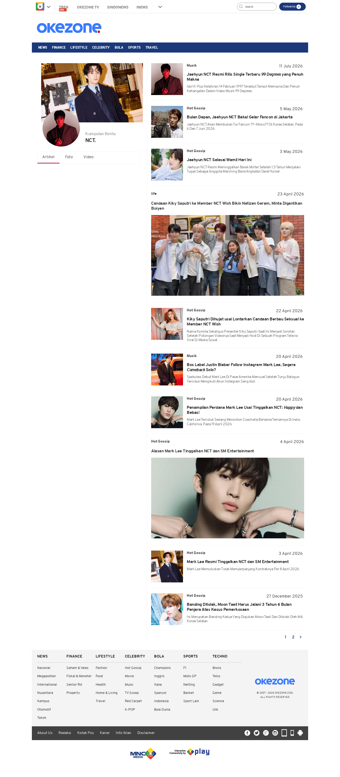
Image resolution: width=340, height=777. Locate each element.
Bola (119, 47)
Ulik (215, 709)
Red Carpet (133, 701)
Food (99, 676)
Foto (69, 157)
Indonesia (161, 701)
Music (129, 684)
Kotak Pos (85, 733)
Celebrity (101, 47)
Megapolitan (46, 676)
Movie (129, 676)
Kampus (43, 701)
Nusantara (45, 693)
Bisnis (216, 668)
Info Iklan (123, 733)
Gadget (218, 684)
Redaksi (64, 733)
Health (101, 684)
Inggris (159, 676)
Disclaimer (146, 733)
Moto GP (189, 676)
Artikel (48, 157)
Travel (152, 47)
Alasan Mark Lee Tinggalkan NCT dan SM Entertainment (202, 451)
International (47, 684)
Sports (134, 47)
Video (88, 157)
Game (217, 693)
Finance (59, 47)
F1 (184, 668)
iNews (142, 7)
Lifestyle (78, 47)
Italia (158, 684)
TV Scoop (132, 693)
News (42, 47)
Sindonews (118, 7)
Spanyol (160, 693)
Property (73, 693)
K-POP (130, 709)
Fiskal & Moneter (79, 676)
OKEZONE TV (88, 7)
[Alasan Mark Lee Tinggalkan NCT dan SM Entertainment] (227, 498)
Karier (105, 733)
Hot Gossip (133, 668)
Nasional (43, 668)
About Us (44, 733)
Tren (64, 8)
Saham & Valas (77, 668)
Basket (188, 693)
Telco (216, 676)
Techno (219, 657)
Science (218, 701)
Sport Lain (191, 701)
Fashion (101, 668)
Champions (162, 668)
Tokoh (41, 718)
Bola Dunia (162, 709)
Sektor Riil (74, 684)
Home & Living (106, 693)
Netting (189, 684)
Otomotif (44, 709)
